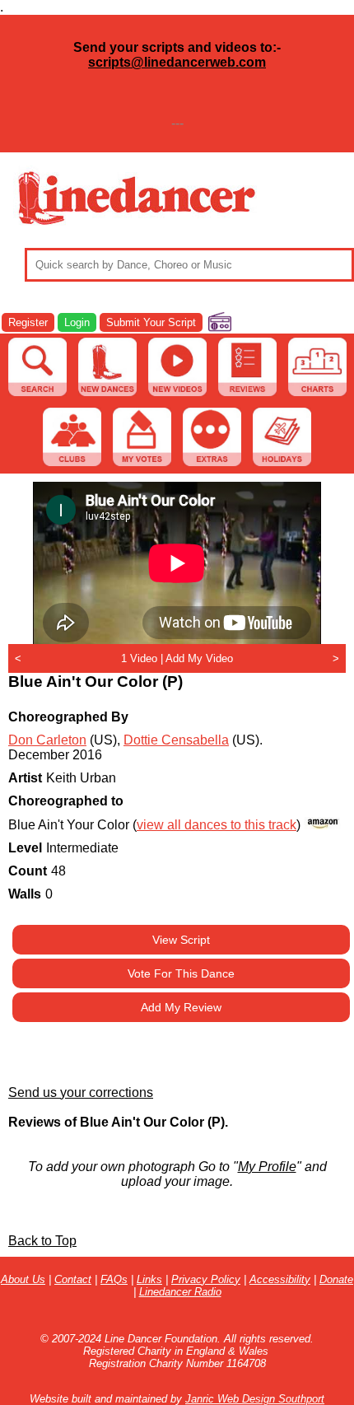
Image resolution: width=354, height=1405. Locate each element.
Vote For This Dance (181, 973)
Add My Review (181, 1007)
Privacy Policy (205, 1279)
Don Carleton (47, 740)
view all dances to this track (216, 825)
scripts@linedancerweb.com (177, 62)
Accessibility (279, 1279)
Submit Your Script (151, 322)
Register (28, 322)
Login (77, 322)
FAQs (114, 1279)
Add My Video (199, 658)
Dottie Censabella (176, 740)
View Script (181, 939)
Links (149, 1279)
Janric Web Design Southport (254, 1399)
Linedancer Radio (180, 1292)
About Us (23, 1279)
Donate (336, 1279)
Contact (72, 1279)
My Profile (267, 1167)
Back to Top (42, 1241)
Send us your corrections (80, 1092)
